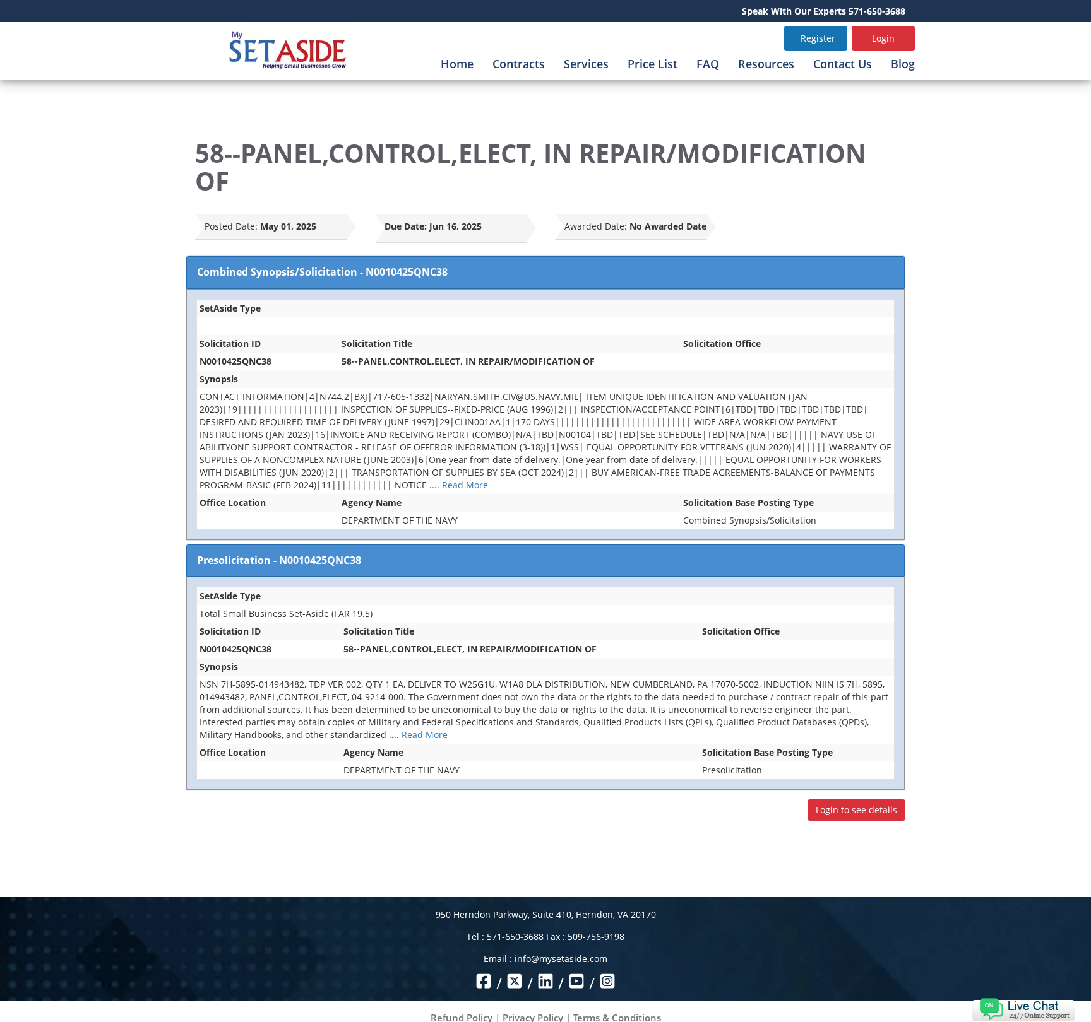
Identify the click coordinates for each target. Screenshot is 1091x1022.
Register (818, 38)
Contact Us (842, 63)
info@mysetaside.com (561, 959)
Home (457, 63)
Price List (652, 63)
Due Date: (406, 226)
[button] (1023, 1008)
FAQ (707, 63)
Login (883, 38)
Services (586, 63)
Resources (766, 63)
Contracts (518, 63)
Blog (903, 63)
